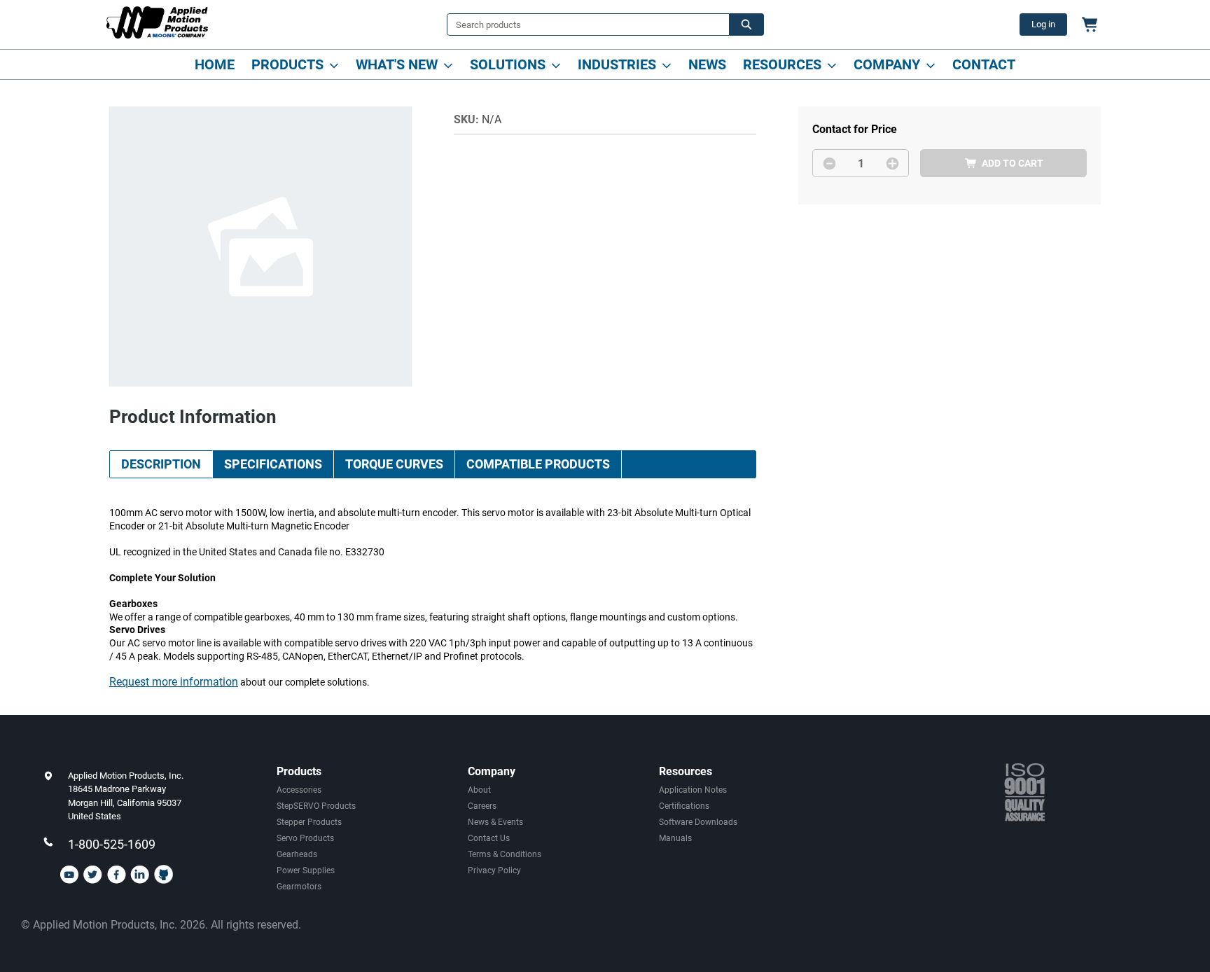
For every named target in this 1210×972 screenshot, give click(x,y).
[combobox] (582, 24)
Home (215, 64)
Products (287, 64)
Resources (782, 64)
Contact (983, 64)
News (707, 64)
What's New (397, 64)
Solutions (507, 64)
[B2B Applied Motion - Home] (157, 22)
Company (887, 64)
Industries (617, 64)
